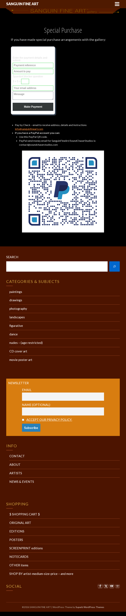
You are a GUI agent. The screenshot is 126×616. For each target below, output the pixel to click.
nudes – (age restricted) (26, 343)
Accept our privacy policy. (49, 420)
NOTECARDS (18, 556)
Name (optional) (36, 405)
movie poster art (20, 360)
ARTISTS (15, 473)
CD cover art (18, 351)
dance (13, 334)
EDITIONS (16, 531)
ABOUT (15, 464)
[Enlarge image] (99, 154)
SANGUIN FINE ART (22, 4)
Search (12, 257)
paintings (15, 292)
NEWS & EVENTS (21, 481)
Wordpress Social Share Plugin (47, 613)
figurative (16, 325)
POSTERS (16, 540)
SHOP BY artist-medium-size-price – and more (41, 574)
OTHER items (18, 565)
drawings (15, 300)
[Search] (114, 266)
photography (18, 308)
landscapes (17, 317)
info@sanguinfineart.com (29, 128)
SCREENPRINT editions (26, 548)
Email (27, 390)
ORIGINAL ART (20, 523)
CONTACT (17, 456)
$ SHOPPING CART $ (24, 514)
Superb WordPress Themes (90, 607)
